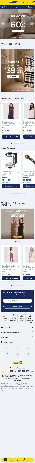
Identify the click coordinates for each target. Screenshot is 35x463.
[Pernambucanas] (13, 2)
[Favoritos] (17, 459)
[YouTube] (28, 349)
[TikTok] (28, 354)
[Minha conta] (29, 459)
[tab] (13, 37)
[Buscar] (11, 459)
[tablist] (17, 143)
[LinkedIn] (17, 354)
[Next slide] (32, 23)
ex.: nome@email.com (11, 301)
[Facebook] (17, 349)
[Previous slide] (3, 23)
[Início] (5, 459)
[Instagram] (7, 349)
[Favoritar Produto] (18, 122)
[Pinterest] (7, 354)
